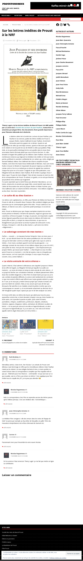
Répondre (7, 382)
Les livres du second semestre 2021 (44, 331)
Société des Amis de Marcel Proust (12, 532)
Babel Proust (29, 15)
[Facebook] (57, 24)
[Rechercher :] (71, 19)
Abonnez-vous (63, 208)
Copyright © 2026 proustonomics (67, 213)
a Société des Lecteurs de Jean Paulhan (28, 128)
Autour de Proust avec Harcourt (49, 15)
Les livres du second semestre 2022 (8, 331)
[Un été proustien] (28, 324)
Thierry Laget (22, 40)
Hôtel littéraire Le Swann (9, 535)
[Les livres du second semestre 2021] (45, 324)
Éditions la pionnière (8, 539)
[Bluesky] (65, 24)
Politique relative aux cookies (57, 558)
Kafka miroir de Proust (65, 5)
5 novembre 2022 (10, 40)
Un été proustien (25, 330)
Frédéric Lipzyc (6, 542)
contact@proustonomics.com (65, 216)
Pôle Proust (5, 548)
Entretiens (18, 15)
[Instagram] (61, 24)
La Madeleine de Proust (9, 545)
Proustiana (6, 15)
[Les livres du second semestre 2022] (10, 324)
